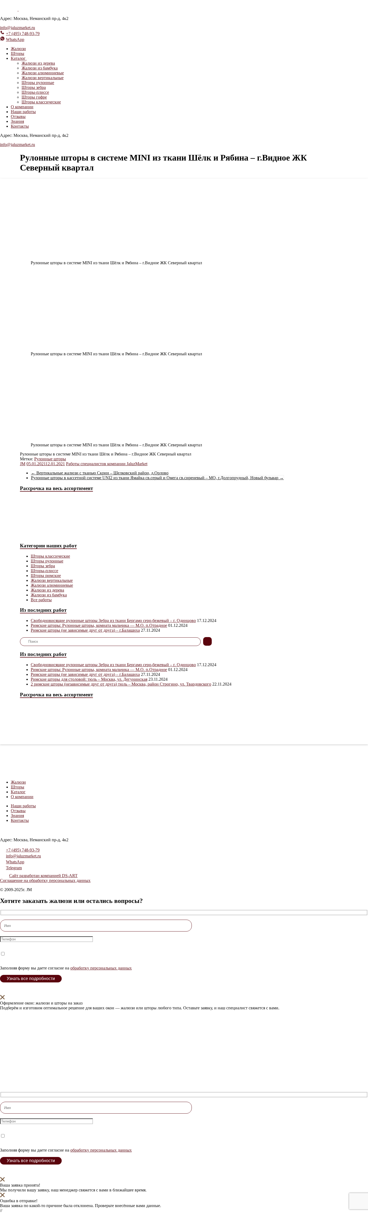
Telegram (14, 868)
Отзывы (18, 116)
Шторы (17, 53)
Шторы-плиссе (35, 92)
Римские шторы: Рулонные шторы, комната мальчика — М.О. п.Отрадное (99, 625)
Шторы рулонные (38, 82)
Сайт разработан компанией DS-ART (43, 875)
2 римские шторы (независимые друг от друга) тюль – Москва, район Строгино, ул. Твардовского (121, 684)
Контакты (20, 126)
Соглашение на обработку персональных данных (45, 880)
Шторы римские (46, 575)
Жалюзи (18, 48)
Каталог (18, 792)
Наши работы (23, 111)
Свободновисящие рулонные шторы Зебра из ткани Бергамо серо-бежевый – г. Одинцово (113, 620)
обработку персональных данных (101, 968)
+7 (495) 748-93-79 (23, 33)
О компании (22, 107)
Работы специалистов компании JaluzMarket (106, 463)
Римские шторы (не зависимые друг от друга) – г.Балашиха (85, 630)
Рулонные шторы (50, 459)
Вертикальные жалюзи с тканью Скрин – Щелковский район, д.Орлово (99, 473)
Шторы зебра (34, 87)
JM (22, 463)
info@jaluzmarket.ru (17, 27)
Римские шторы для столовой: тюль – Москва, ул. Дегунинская (89, 679)
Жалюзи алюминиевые (43, 73)
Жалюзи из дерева (38, 63)
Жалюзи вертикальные (43, 77)
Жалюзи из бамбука (40, 68)
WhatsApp (15, 39)
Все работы (41, 599)
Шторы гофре (34, 97)
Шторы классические (41, 102)
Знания (17, 121)
